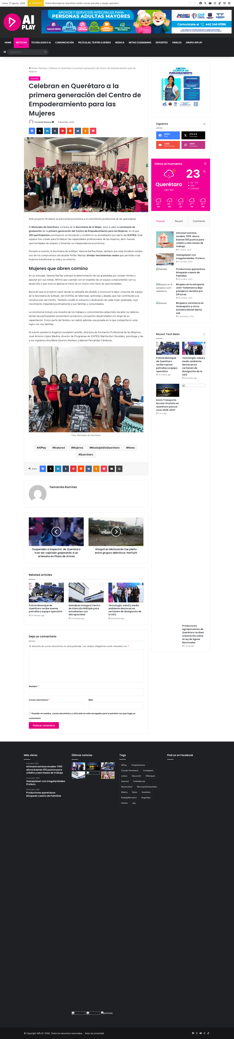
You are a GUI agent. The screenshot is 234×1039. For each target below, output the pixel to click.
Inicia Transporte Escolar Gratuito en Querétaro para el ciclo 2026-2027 (167, 405)
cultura (124, 776)
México (124, 792)
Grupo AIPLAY (194, 42)
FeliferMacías (139, 781)
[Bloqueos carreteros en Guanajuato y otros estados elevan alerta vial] (165, 307)
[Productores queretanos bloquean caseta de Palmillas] (165, 273)
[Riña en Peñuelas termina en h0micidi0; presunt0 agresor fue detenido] (108, 1015)
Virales (176, 42)
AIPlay (42, 447)
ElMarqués (150, 776)
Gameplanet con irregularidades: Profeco (190, 256)
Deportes (162, 42)
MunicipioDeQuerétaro (105, 447)
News (131, 447)
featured (59, 447)
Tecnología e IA (41, 42)
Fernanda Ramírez (43, 122)
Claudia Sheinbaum (129, 770)
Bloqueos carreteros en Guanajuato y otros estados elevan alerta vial (190, 308)
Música (119, 42)
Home (8, 42)
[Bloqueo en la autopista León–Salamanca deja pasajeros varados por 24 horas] (165, 289)
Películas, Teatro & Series (94, 42)
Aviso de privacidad (94, 1033)
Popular (160, 221)
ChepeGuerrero (138, 765)
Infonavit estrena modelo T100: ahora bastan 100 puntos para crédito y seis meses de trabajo (190, 239)
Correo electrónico (39, 700)
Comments (199, 221)
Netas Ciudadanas (140, 42)
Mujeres (78, 447)
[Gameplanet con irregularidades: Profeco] (165, 259)
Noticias (21, 42)
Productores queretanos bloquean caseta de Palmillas (190, 272)
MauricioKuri (126, 786)
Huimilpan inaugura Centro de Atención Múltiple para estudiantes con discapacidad (84, 610)
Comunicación (64, 42)
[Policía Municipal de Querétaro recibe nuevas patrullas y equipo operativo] (46, 592)
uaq (133, 803)
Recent (179, 221)
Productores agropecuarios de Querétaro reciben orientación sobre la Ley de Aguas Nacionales (193, 634)
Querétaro (86, 454)
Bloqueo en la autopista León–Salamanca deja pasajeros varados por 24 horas (190, 289)
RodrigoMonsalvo (129, 797)
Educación (136, 776)
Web (90, 700)
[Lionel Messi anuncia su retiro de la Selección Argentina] (108, 775)
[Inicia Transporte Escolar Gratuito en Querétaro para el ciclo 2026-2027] (167, 390)
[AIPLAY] (19, 22)
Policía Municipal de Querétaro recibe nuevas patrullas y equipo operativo (45, 608)
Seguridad (145, 797)
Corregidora (148, 770)
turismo (124, 803)
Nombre (34, 686)
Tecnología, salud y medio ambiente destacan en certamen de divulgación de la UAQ (87, 3)
